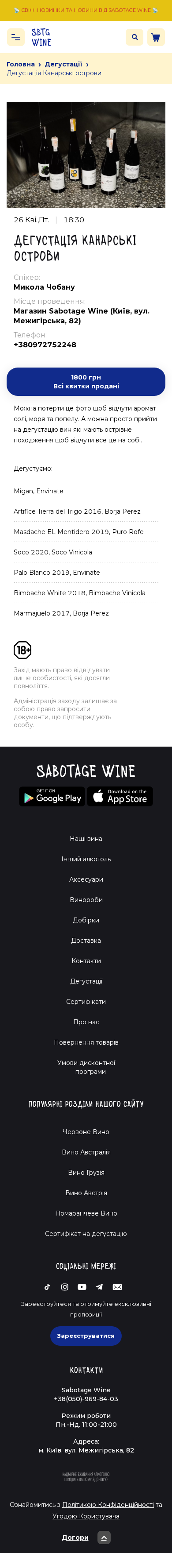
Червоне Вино (86, 1132)
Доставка (86, 941)
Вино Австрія (86, 1193)
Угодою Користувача (86, 1516)
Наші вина (86, 839)
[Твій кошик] (156, 37)
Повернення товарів (86, 1042)
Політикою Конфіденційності (108, 1505)
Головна (21, 64)
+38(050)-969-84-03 (86, 1399)
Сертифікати (86, 1002)
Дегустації (63, 64)
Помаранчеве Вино (86, 1213)
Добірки (86, 920)
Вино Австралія (86, 1152)
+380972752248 (45, 345)
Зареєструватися (86, 1335)
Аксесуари (86, 879)
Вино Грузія (86, 1173)
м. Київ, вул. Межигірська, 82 (86, 1450)
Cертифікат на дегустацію (86, 1234)
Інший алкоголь (86, 859)
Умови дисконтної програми (86, 1067)
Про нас (86, 1022)
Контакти (86, 961)
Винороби (86, 900)
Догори (75, 1537)
